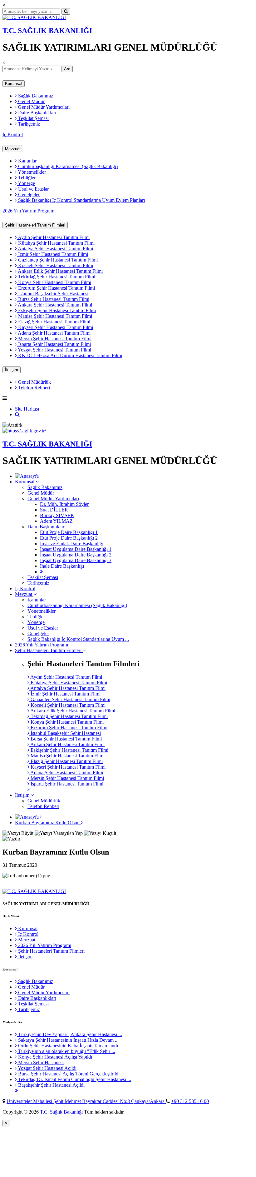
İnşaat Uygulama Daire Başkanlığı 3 (75, 560)
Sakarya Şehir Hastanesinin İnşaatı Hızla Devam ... (68, 1040)
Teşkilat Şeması (33, 118)
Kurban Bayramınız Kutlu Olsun (48, 822)
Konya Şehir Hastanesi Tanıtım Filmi (54, 282)
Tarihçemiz (28, 124)
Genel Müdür (31, 101)
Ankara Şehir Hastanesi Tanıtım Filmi (54, 304)
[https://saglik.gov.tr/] (24, 430)
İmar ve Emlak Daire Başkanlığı (71, 543)
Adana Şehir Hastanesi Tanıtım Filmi (54, 333)
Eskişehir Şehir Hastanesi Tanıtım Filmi (56, 310)
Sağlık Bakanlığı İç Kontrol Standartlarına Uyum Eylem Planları (81, 200)
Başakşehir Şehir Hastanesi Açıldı (51, 1085)
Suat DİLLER (54, 509)
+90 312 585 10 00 (190, 1101)
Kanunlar (27, 160)
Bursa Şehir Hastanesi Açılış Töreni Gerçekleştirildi (68, 1073)
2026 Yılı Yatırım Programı (29, 210)
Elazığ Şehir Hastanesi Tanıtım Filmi (53, 321)
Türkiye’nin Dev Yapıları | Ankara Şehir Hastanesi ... (69, 1034)
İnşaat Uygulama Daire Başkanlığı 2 (75, 554)
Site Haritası (27, 408)
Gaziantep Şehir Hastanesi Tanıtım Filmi (57, 259)
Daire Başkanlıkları (36, 112)
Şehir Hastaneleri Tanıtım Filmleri (35, 225)
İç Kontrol (12, 134)
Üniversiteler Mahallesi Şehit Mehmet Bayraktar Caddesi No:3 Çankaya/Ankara (86, 1101)
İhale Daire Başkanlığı (62, 566)
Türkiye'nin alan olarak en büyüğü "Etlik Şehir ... (66, 1051)
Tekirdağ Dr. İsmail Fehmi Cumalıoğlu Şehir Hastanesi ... (74, 1079)
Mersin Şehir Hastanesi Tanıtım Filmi (54, 338)
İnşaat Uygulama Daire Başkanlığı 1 (75, 549)
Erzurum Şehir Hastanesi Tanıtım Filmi (56, 288)
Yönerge (26, 183)
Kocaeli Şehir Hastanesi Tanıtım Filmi (55, 265)
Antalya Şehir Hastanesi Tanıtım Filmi (55, 248)
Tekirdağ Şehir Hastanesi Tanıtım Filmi (56, 276)
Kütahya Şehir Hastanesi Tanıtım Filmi (56, 243)
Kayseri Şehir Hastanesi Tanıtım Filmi (55, 327)
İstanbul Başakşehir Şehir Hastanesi (52, 293)
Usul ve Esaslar (33, 189)
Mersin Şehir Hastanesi (40, 1062)
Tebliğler (26, 177)
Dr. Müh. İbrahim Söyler (64, 504)
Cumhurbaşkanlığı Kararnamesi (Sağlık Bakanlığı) (67, 166)
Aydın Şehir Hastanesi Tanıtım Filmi (53, 237)
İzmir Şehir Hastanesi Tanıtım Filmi (52, 254)
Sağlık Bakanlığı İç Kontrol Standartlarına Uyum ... (78, 639)
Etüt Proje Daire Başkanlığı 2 (69, 538)
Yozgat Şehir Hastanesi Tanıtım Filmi (54, 349)
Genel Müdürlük (34, 382)
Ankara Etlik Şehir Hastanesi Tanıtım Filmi (60, 271)
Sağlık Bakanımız (35, 95)
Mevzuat (13, 149)
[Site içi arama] (17, 414)
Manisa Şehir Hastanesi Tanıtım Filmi (54, 316)
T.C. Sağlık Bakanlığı (62, 1112)
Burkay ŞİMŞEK (57, 515)
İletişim (11, 369)
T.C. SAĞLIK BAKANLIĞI (47, 31)
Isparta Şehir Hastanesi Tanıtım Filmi (54, 344)
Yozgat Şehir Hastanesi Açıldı (46, 1068)
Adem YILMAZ (56, 521)
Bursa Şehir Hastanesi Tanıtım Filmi (53, 299)
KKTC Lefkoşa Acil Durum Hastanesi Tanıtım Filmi (69, 355)
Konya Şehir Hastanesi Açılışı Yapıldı (54, 1057)
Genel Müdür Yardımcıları (43, 107)
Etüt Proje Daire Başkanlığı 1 (69, 532)
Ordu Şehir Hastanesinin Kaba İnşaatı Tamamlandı (67, 1045)
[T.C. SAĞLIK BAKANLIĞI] (34, 17)
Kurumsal (13, 83)
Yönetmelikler (31, 172)
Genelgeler (28, 194)
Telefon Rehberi (33, 387)
